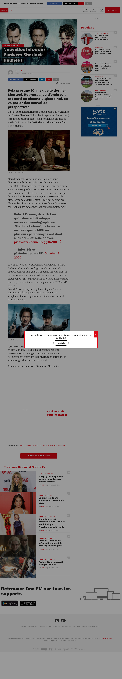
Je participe (61, 343)
